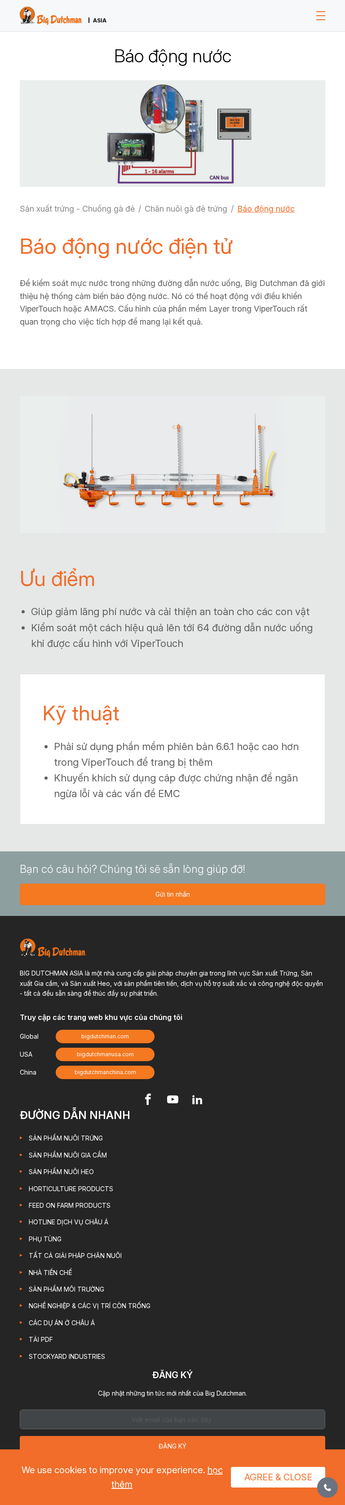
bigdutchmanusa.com (105, 1054)
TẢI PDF (41, 1339)
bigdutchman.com (105, 1036)
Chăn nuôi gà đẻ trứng (186, 208)
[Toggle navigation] (320, 15)
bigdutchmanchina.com (105, 1072)
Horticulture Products (71, 1189)
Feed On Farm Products (70, 1205)
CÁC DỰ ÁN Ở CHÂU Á (62, 1323)
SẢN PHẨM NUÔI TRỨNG (66, 1138)
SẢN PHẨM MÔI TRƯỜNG (66, 1289)
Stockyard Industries (67, 1356)
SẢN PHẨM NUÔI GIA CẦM (68, 1155)
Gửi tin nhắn (172, 894)
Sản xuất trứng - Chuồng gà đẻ (77, 208)
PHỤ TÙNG (45, 1239)
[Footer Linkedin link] (197, 1100)
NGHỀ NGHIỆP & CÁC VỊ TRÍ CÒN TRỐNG (89, 1306)
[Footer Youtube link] (172, 1100)
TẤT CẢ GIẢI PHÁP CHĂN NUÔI (75, 1255)
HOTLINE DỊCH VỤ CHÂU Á (68, 1222)
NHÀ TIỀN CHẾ (50, 1272)
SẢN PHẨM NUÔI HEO (61, 1171)
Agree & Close (278, 1477)
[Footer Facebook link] (148, 1100)
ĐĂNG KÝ (172, 1446)
